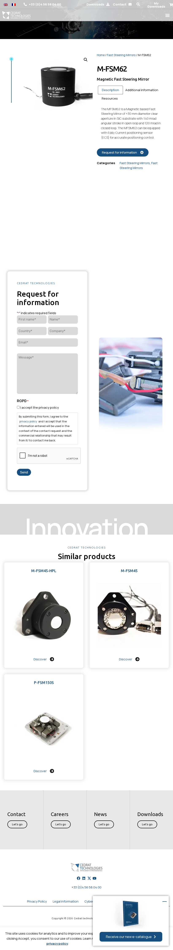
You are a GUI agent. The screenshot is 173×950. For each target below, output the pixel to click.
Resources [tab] (110, 98)
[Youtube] (94, 878)
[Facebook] (78, 878)
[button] (138, 4)
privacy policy (57, 943)
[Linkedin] (83, 878)
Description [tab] (110, 90)
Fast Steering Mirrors (121, 55)
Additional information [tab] (141, 90)
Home (101, 55)
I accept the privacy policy (39, 407)
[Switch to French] (14, 4)
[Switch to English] (6, 4)
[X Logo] (89, 878)
